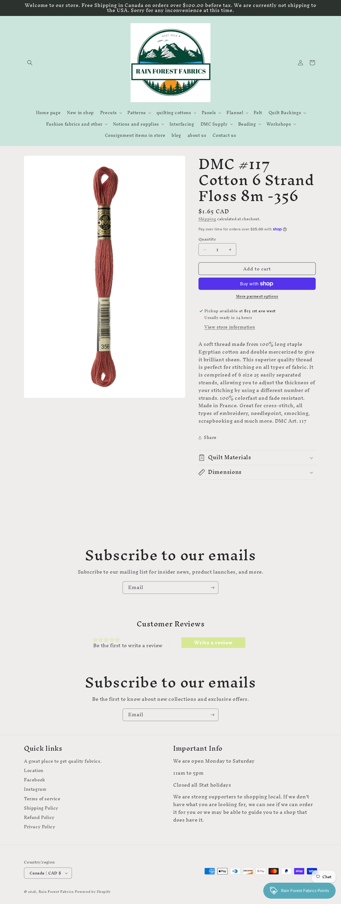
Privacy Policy (39, 826)
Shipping (207, 219)
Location (33, 770)
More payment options (257, 296)
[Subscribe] (212, 587)
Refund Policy (39, 817)
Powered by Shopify (93, 891)
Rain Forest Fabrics (56, 891)
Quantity (207, 239)
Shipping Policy (41, 808)
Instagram (35, 789)
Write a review (213, 642)
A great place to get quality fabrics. (63, 762)
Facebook (34, 780)
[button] (30, 63)
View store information (229, 327)
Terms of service (42, 798)
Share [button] (210, 437)
